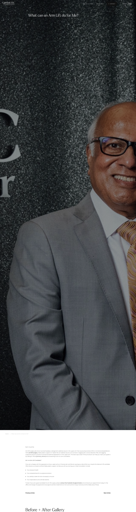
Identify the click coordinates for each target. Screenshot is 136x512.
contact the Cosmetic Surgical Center (71, 483)
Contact (112, 4)
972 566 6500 (100, 4)
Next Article (107, 493)
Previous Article (30, 493)
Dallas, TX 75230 (88, 4)
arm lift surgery (33, 452)
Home (7, 434)
